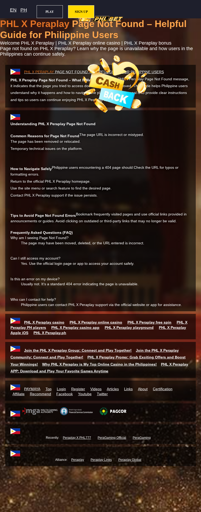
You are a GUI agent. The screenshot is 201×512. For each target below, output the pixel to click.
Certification (162, 389)
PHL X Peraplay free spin (149, 322)
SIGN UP (81, 11)
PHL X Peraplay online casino (96, 322)
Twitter (102, 394)
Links (128, 389)
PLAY (50, 11)
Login (61, 389)
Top (49, 389)
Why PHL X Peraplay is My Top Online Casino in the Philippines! (99, 364)
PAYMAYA (32, 389)
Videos (96, 389)
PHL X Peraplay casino (44, 322)
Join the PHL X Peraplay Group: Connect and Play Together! (78, 350)
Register (78, 389)
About (143, 389)
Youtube (85, 394)
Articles (113, 389)
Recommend (40, 394)
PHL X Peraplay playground (129, 327)
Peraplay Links (101, 460)
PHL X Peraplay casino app (75, 327)
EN (13, 10)
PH (23, 10)
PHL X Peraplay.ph (50, 333)
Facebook (64, 394)
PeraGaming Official (112, 438)
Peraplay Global (129, 460)
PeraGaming (142, 438)
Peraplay (77, 460)
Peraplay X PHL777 (77, 438)
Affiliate (19, 394)
